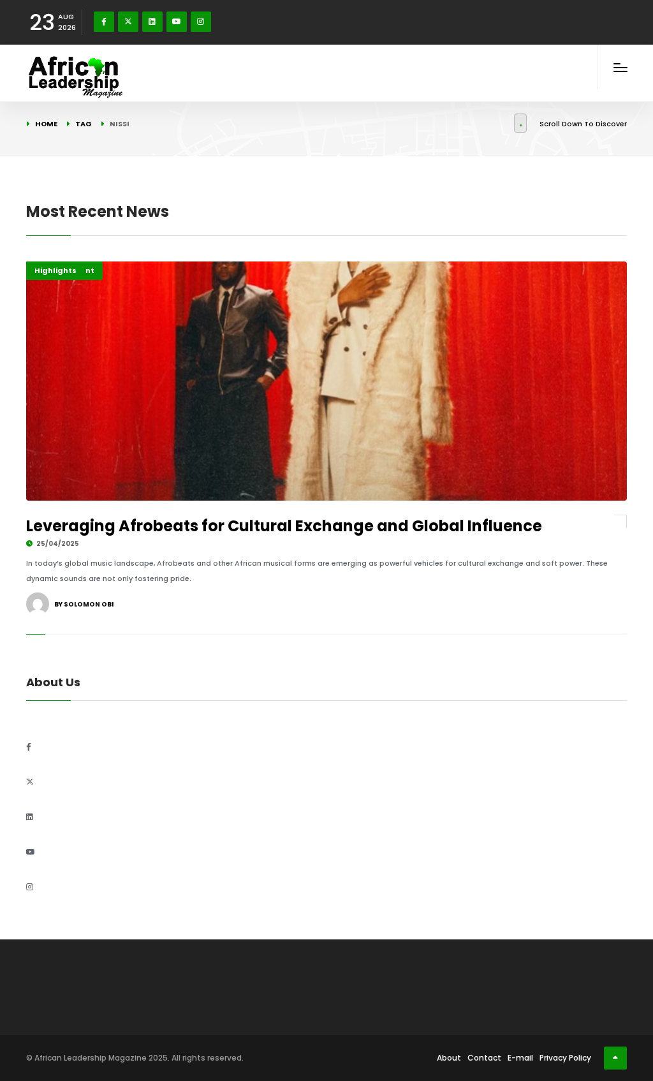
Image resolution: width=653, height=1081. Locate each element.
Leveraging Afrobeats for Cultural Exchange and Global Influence (284, 525)
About (449, 1057)
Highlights (55, 270)
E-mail (520, 1057)
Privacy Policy (565, 1057)
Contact (484, 1057)
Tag (83, 124)
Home (46, 124)
